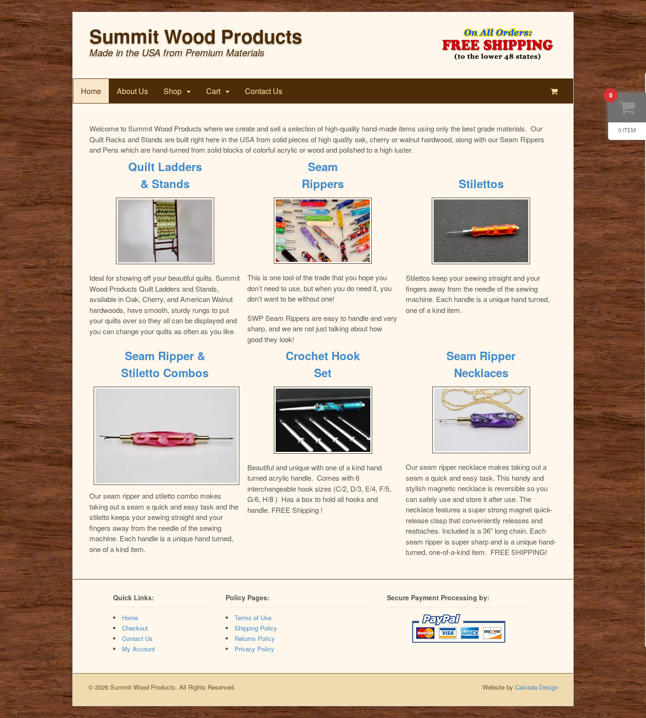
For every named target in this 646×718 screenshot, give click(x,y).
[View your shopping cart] (556, 91)
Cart (213, 91)
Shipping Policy (256, 627)
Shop (173, 91)
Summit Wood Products (195, 35)
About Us (132, 91)
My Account (138, 648)
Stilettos (481, 183)
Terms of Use (253, 617)
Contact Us (263, 91)
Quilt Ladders (165, 166)
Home (91, 91)
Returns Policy (255, 638)
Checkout (135, 627)
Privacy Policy (254, 648)
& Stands (165, 183)
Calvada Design (536, 687)
